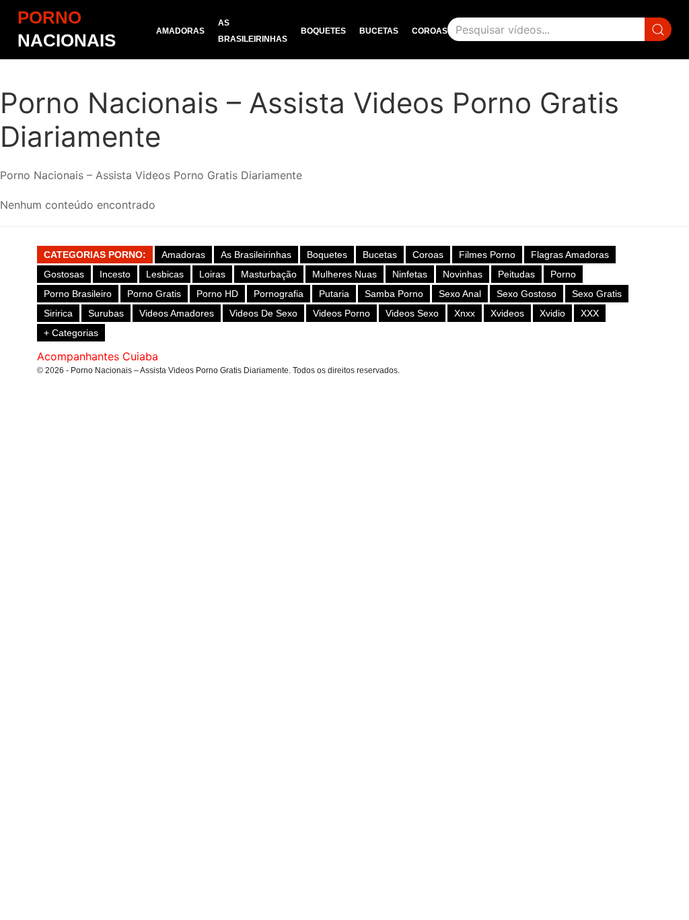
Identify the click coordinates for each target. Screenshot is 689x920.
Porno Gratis (154, 293)
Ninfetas (409, 274)
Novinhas (462, 274)
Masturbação (269, 274)
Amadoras (180, 31)
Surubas (106, 313)
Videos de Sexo (263, 313)
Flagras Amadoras (570, 254)
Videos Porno (341, 313)
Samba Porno (394, 293)
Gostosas (64, 274)
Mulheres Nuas (344, 274)
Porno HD (217, 293)
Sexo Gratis (597, 293)
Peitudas (516, 274)
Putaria (334, 293)
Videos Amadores (176, 313)
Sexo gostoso (526, 293)
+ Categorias (71, 332)
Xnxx (464, 313)
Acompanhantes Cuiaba (97, 356)
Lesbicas (165, 274)
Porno (563, 274)
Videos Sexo (412, 313)
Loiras (212, 274)
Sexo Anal (460, 293)
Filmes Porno (487, 254)
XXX (590, 313)
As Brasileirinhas (256, 254)
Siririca (58, 313)
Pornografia (278, 293)
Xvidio (552, 313)
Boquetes (323, 31)
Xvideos (507, 313)
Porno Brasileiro (78, 293)
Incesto (115, 274)
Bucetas (378, 31)
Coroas (429, 31)
